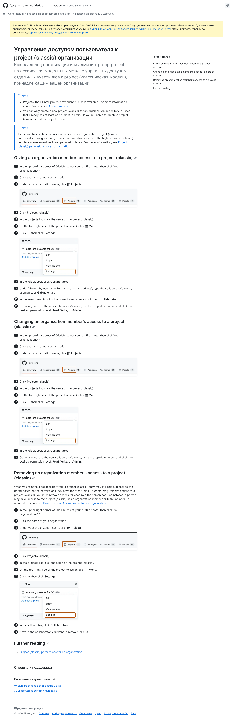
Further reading (29, 643)
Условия (44, 713)
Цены (98, 713)
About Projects (58, 106)
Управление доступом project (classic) (49, 13)
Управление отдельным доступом (95, 13)
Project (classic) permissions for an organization (74, 503)
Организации (16, 13)
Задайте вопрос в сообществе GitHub (39, 685)
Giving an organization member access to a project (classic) (73, 157)
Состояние (85, 713)
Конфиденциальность (64, 713)
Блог (133, 713)
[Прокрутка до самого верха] (225, 718)
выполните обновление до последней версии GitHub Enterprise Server (130, 28)
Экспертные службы (116, 713)
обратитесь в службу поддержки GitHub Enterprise (58, 32)
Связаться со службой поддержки (38, 690)
